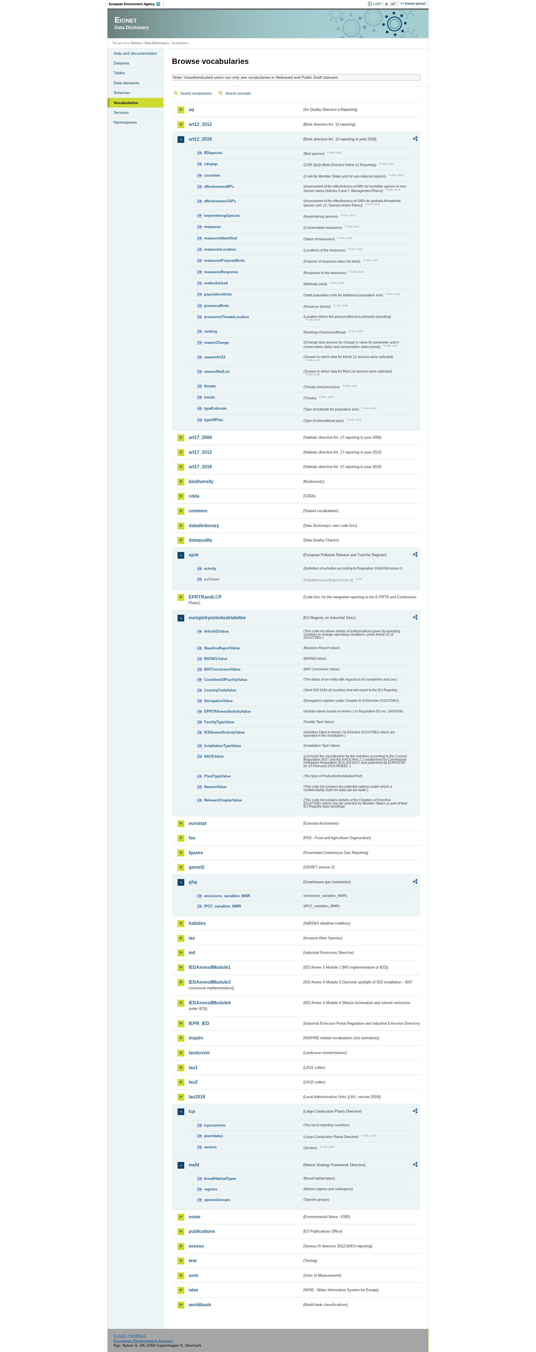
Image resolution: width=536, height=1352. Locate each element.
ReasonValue (215, 787)
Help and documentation (135, 53)
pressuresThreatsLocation (226, 317)
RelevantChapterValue (223, 800)
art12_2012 (200, 124)
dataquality (200, 540)
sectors (210, 1147)
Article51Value (216, 631)
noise (194, 1216)
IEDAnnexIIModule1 (210, 967)
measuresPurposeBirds (224, 260)
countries (212, 175)
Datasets (121, 63)
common (198, 510)
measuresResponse (221, 272)
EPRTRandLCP (205, 597)
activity (210, 568)
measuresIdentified (220, 238)
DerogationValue (218, 701)
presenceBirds (216, 306)
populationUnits (218, 294)
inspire (196, 1038)
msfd (194, 1165)
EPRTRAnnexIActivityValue (227, 711)
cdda (194, 496)
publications (202, 1231)
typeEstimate (215, 408)
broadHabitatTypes (220, 1178)
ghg (193, 882)
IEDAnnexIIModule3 (210, 982)
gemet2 (196, 867)
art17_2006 (200, 437)
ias (192, 938)
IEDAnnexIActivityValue (224, 732)
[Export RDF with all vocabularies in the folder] (415, 139)
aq (191, 109)
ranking (210, 331)
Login (377, 3)
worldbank (200, 1304)
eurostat (197, 823)
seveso (196, 1246)
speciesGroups (217, 1200)
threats (210, 386)
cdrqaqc (211, 164)
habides (197, 923)
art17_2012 (200, 452)
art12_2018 (200, 139)
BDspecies (213, 153)
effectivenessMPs (219, 186)
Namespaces (125, 122)
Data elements (126, 83)
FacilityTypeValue (219, 722)
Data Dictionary (156, 43)
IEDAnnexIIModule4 (210, 1002)
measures (212, 227)
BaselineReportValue (222, 648)
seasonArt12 (214, 357)
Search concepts (238, 93)
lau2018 (197, 1096)
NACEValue (214, 756)
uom (193, 1275)
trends (209, 397)
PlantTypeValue (217, 776)
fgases (196, 852)
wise (193, 1290)
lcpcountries (215, 1125)
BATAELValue (215, 659)
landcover (199, 1052)
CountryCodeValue (220, 690)
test (193, 1260)
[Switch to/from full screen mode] (394, 4)
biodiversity (201, 481)
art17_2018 (200, 466)
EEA (136, 4)
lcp (192, 1111)
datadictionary (204, 525)
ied (192, 952)
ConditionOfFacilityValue (225, 680)
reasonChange (216, 342)
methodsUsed (216, 283)
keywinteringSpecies (222, 215)
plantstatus (213, 1136)
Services (121, 112)
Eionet (136, 43)
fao (192, 837)
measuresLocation (220, 249)
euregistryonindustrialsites (217, 617)
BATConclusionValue (222, 669)
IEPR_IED (199, 1023)
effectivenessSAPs (220, 201)
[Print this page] (387, 4)
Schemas (122, 92)
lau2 (193, 1082)
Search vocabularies (196, 93)
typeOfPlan (213, 420)
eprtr (194, 555)
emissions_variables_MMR (227, 896)
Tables (119, 73)
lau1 (193, 1067)
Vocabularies (126, 102)
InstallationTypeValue (222, 746)
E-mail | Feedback (130, 1335)
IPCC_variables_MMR (222, 906)
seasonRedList (216, 371)
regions (210, 1189)
